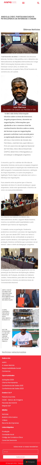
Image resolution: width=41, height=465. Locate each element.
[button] (23, 3)
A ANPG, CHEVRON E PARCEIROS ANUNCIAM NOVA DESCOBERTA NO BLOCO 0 (6, 315)
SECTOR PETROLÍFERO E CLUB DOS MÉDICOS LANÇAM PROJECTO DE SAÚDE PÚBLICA (6, 335)
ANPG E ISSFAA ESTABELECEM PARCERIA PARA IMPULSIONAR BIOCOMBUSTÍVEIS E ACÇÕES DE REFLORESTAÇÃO (8, 295)
